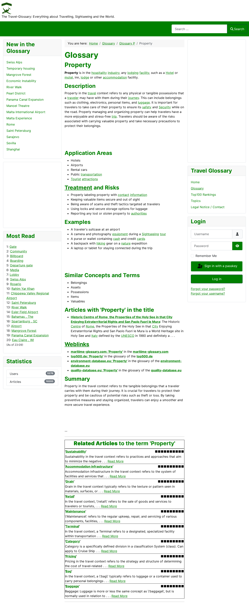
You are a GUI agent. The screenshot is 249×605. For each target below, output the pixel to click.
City (155, 326)
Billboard (16, 256)
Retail (70, 496)
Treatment (78, 187)
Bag (68, 571)
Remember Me (206, 256)
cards (141, 239)
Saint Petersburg (23, 303)
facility (144, 73)
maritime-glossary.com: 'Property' (97, 352)
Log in (216, 279)
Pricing (71, 556)
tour (163, 234)
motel (69, 77)
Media (14, 270)
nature (126, 243)
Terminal (72, 526)
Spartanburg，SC (24, 321)
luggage (144, 102)
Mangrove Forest (23, 331)
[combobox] (199, 28)
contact (123, 195)
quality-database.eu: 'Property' (94, 370)
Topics (196, 201)
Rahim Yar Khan (22, 289)
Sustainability (76, 451)
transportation (91, 174)
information (138, 195)
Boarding (16, 261)
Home (195, 182)
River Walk (19, 307)
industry (113, 73)
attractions (90, 179)
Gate (13, 247)
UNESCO (127, 336)
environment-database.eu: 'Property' (99, 361)
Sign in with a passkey (220, 266)
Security (165, 107)
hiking (100, 243)
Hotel (170, 73)
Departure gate (21, 265)
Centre (76, 326)
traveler (73, 98)
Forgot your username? (208, 293)
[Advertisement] (22, 194)
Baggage (72, 586)
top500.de (145, 356)
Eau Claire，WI (23, 340)
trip (114, 116)
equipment (120, 234)
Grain (70, 481)
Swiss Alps (18, 279)
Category (73, 541)
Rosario (15, 284)
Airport (16, 326)
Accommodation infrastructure (89, 466)
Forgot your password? (208, 289)
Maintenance (75, 511)
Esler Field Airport (24, 312)
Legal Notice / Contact (207, 207)
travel (92, 93)
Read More (116, 461)
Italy (94, 336)
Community (18, 251)
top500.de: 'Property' (87, 356)
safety (146, 107)
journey (133, 98)
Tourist (76, 179)
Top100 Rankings (203, 194)
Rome (90, 326)
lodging (133, 73)
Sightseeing (150, 234)
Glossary (197, 188)
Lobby (14, 275)
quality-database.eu (166, 370)
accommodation (115, 77)
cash (116, 239)
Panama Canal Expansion (30, 335)
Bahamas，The (22, 317)
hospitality (99, 73)
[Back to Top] (242, 598)
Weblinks (77, 344)
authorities (139, 213)
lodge (85, 77)
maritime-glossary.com (150, 352)
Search (239, 29)
